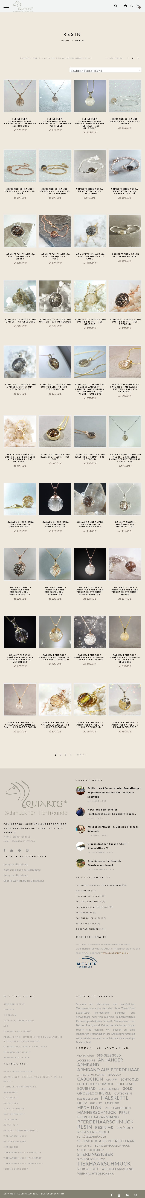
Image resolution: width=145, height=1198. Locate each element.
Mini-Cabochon (118, 1108)
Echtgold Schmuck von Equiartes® (99, 885)
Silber (81, 1150)
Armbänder (11, 1092)
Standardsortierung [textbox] (87, 71)
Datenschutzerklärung (19, 1020)
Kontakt (9, 1009)
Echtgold (129, 1079)
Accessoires (11, 1120)
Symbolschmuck (86, 923)
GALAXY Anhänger (15, 1141)
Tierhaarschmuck (87, 929)
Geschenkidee (109, 1088)
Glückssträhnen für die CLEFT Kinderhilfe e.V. (108, 846)
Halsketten (11, 1103)
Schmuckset (84, 1146)
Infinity (96, 1103)
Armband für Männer (91, 1074)
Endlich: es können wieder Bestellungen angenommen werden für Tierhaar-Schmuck (114, 792)
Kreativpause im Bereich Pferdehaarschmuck (104, 863)
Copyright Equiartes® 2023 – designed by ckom (34, 1194)
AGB (6, 1026)
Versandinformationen (114, 953)
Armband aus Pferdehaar (108, 1070)
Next (82, 754)
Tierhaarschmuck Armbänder (22, 1152)
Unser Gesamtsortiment (19, 1071)
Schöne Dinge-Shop (88, 918)
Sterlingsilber (95, 1154)
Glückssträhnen (14, 1114)
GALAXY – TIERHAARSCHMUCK (21, 1130)
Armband (88, 1065)
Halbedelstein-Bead (89, 896)
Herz (82, 1103)
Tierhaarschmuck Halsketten (23, 1158)
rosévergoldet (93, 1132)
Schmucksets (84, 913)
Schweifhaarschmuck (112, 1145)
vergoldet (87, 1169)
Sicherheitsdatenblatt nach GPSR (25, 1047)
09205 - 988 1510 (21, 837)
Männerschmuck (14, 1109)
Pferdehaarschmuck (105, 1122)
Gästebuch (21, 864)
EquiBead (86, 1088)
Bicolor (114, 1074)
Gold (128, 1088)
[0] (138, 6)
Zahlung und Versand (18, 1031)
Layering (112, 1103)
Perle (124, 1112)
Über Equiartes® (14, 1004)
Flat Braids (11, 1098)
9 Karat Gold (85, 1055)
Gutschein (123, 1093)
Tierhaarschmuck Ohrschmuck (23, 1163)
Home (66, 40)
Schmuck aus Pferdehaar (92, 907)
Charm (111, 1079)
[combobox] (105, 69)
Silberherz (96, 1150)
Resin (79, 40)
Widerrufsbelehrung (17, 1052)
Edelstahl (126, 1084)
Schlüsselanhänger (89, 902)
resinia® (104, 1127)
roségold (125, 1127)
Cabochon (90, 1079)
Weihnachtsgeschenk (95, 1173)
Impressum (10, 1015)
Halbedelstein (87, 1099)
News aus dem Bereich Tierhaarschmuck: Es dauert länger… (112, 811)
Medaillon (89, 1108)
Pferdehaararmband (98, 1117)
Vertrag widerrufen (17, 1058)
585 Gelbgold (109, 1055)
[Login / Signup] (125, 6)
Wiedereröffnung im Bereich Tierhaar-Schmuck (114, 828)
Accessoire (86, 1060)
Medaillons (11, 1147)
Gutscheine (83, 891)
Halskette (115, 1098)
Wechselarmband (118, 1169)
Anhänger (110, 1060)
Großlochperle (94, 1093)
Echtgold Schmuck (95, 1084)
